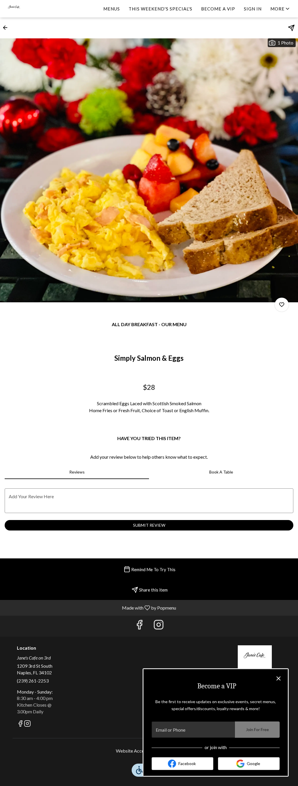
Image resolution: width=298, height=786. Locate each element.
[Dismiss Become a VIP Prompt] (278, 678)
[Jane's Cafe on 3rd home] (31, 8)
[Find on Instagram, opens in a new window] (158, 626)
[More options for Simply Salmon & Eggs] (282, 305)
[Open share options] (291, 28)
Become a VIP (218, 8)
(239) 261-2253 (33, 680)
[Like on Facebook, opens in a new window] (139, 626)
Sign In (253, 8)
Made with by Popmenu (90, 607)
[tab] (77, 472)
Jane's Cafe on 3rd (255, 658)
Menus (111, 8)
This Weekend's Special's (160, 8)
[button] (280, 9)
